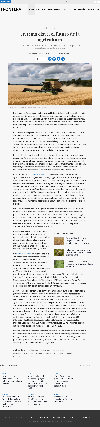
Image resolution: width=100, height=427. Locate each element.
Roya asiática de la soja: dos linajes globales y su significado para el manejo (78, 240)
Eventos (58, 9)
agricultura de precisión (23, 354)
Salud (50, 9)
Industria (40, 9)
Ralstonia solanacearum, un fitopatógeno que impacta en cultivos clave (78, 252)
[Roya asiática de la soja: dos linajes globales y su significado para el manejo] (59, 241)
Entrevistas (70, 9)
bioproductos (18, 357)
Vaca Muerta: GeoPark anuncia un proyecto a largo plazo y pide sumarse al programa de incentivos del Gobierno (38, 382)
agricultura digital (43, 354)
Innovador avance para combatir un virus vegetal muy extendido (79, 264)
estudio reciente (23, 253)
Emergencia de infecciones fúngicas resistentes (63, 399)
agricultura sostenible (63, 354)
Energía (90, 9)
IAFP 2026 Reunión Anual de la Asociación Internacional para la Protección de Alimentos (12, 401)
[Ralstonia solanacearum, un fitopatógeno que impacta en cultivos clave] (59, 253)
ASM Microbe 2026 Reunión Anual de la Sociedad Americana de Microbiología (38, 400)
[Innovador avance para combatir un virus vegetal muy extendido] (59, 264)
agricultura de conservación (52, 350)
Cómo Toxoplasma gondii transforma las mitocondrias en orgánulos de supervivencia (63, 381)
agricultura (33, 350)
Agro (31, 9)
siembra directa (33, 357)
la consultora (38, 174)
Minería (81, 9)
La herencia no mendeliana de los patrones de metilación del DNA (40, 2)
